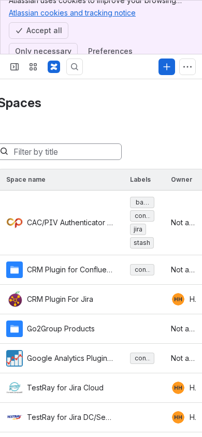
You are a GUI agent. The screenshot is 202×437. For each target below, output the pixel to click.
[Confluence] (54, 67)
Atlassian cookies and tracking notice (72, 12)
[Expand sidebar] (14, 67)
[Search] (74, 67)
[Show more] (187, 67)
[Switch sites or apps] (33, 67)
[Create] (166, 67)
